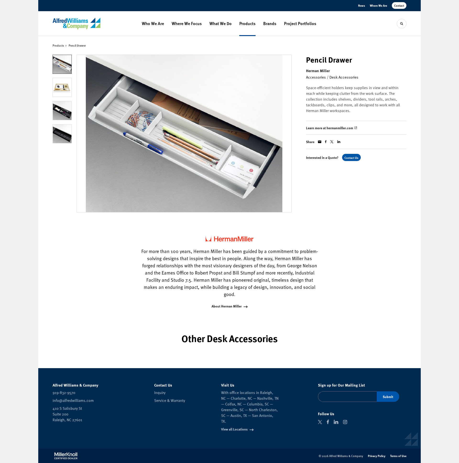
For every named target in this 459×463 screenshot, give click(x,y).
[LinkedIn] (336, 422)
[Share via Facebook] (326, 141)
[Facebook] (328, 422)
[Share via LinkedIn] (338, 141)
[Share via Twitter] (331, 141)
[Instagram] (345, 422)
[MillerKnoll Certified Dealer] (66, 455)
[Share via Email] (319, 141)
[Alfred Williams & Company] (76, 23)
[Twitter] (320, 422)
